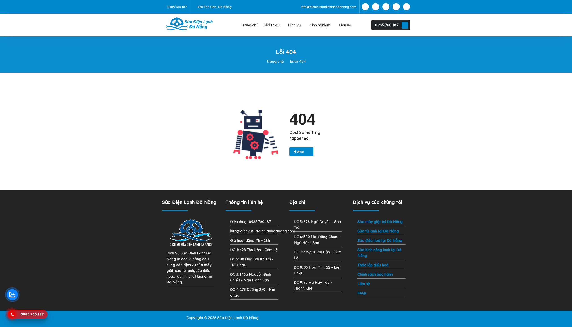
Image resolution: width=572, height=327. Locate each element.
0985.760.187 (387, 25)
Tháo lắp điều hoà (373, 265)
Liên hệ (364, 283)
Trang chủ (275, 61)
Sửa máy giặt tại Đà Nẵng (380, 221)
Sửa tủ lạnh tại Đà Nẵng (378, 231)
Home (298, 151)
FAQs (362, 293)
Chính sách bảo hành (375, 274)
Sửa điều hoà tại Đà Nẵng (380, 240)
